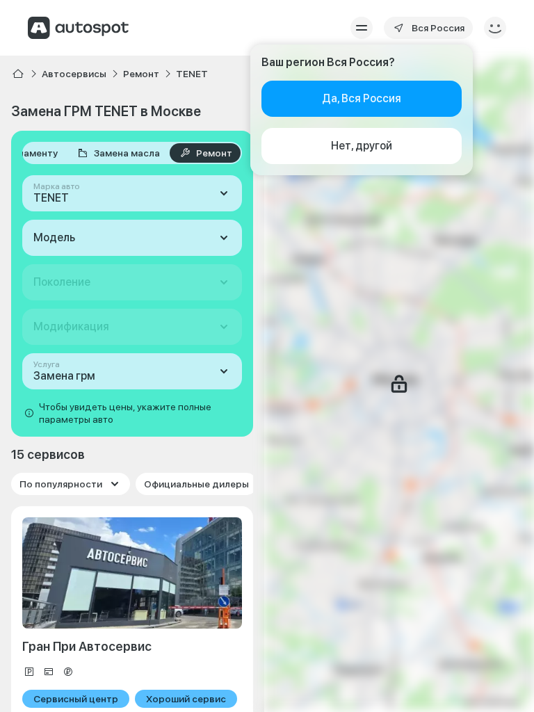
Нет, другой (361, 145)
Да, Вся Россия (361, 98)
